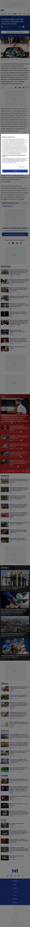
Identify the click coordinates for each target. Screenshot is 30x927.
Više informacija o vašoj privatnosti (13, 153)
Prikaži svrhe (22, 166)
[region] (15, 154)
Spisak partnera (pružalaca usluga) (9, 162)
